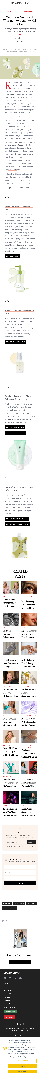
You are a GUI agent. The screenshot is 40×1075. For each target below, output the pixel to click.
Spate (11, 94)
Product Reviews (28, 716)
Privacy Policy (8, 1000)
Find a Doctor (8, 990)
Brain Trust (7, 997)
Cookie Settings (10, 1011)
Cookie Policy (7, 1004)
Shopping (25, 686)
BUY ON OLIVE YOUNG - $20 (17, 524)
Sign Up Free (20, 1035)
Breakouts (28, 12)
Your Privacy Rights (22, 1060)
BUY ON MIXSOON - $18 (15, 342)
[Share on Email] (6, 921)
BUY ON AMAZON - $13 (15, 427)
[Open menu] (4, 3)
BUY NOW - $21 (12, 256)
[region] (20, 1056)
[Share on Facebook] (3, 921)
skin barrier (12, 169)
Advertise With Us (9, 994)
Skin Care (17, 12)
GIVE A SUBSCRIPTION (20, 962)
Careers (6, 987)
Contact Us (7, 983)
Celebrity (7, 686)
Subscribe (9, 1017)
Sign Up (30, 842)
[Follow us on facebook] (5, 978)
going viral (30, 88)
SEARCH (20, 883)
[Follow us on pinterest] (10, 978)
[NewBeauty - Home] (20, 3)
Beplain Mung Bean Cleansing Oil (19, 206)
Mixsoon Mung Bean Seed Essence (19, 310)
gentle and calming (15, 145)
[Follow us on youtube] (20, 978)
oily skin (32, 904)
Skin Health (8, 657)
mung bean (19, 904)
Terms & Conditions (9, 1007)
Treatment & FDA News (28, 597)
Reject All (22, 1066)
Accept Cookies (22, 1071)
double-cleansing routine (16, 245)
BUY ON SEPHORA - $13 (15, 433)
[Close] (37, 1040)
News (23, 776)
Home (9, 12)
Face (5, 716)
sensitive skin (15, 154)
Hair (5, 596)
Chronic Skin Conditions (26, 746)
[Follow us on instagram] (15, 978)
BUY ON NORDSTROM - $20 (17, 518)
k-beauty (7, 904)
